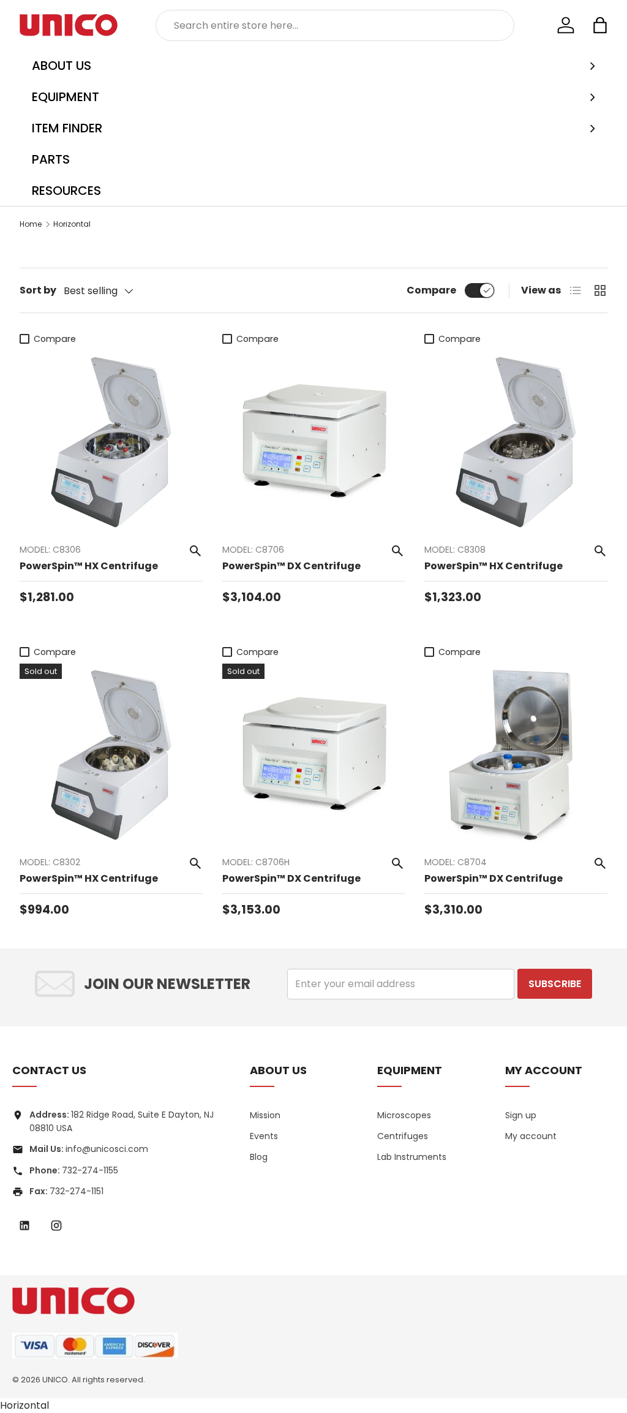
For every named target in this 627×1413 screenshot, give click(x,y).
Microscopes (404, 1115)
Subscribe (554, 984)
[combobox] (335, 25)
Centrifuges (402, 1136)
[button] (600, 25)
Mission (265, 1115)
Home (31, 224)
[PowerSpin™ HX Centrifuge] (111, 442)
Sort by (38, 290)
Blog (259, 1157)
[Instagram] (56, 1225)
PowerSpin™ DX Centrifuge (291, 566)
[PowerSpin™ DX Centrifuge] (313, 442)
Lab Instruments (411, 1157)
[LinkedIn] (24, 1225)
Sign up (520, 1115)
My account (531, 1136)
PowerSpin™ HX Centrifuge (89, 566)
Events (264, 1136)
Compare (431, 290)
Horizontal (72, 224)
